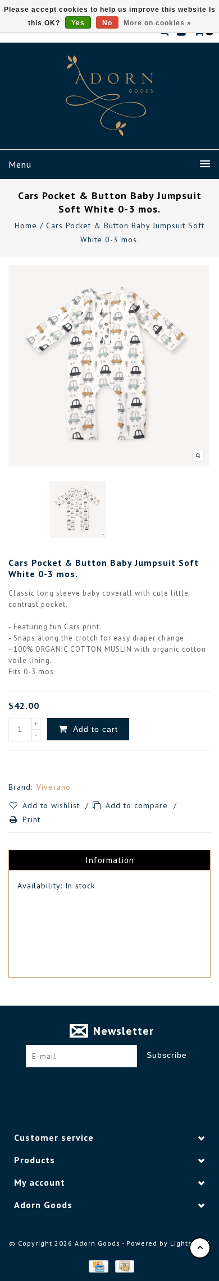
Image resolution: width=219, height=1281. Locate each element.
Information (109, 860)
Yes (78, 23)
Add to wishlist (52, 805)
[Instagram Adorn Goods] (120, 1085)
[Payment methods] (98, 1265)
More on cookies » (157, 23)
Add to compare (138, 805)
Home (26, 225)
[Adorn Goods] (109, 96)
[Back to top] (200, 1248)
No (107, 23)
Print (31, 819)
